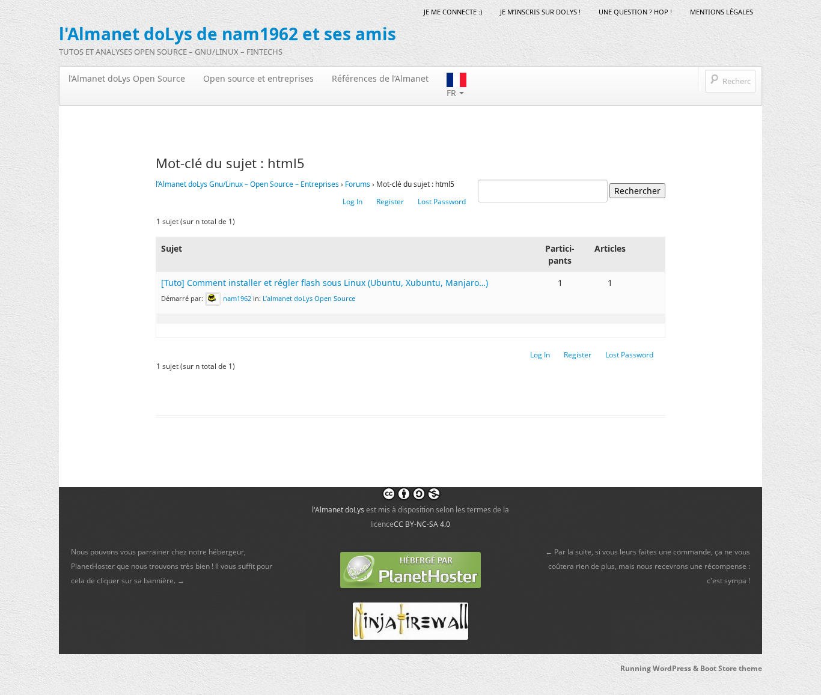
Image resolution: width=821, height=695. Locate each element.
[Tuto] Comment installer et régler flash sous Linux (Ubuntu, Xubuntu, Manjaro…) (324, 282)
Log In (352, 201)
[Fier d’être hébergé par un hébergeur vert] (410, 569)
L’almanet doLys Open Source (309, 297)
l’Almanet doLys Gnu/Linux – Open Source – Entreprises (247, 184)
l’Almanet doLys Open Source (127, 78)
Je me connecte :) (453, 11)
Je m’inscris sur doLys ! (540, 11)
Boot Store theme (731, 668)
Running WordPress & (660, 668)
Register (390, 201)
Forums (357, 184)
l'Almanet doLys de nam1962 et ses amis (227, 33)
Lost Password (442, 201)
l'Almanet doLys (338, 510)
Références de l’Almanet (380, 78)
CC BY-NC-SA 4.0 (422, 524)
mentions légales (721, 11)
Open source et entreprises (258, 78)
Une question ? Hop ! (635, 11)
